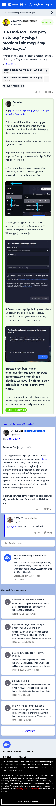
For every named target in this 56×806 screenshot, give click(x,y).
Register (38, 4)
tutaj (44, 459)
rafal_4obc (17, 720)
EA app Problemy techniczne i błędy (20, 12)
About (22, 757)
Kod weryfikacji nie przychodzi (28, 705)
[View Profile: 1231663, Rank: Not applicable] (10, 520)
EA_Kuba (17, 102)
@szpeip (40, 110)
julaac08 (16, 642)
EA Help (8, 757)
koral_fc (16, 695)
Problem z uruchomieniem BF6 (28, 599)
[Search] (30, 4)
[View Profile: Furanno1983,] (8, 602)
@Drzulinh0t (19, 114)
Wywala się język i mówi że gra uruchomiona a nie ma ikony (28, 626)
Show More (11, 64)
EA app (31, 751)
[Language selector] (23, 4)
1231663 (18, 518)
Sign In (49, 4)
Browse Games (12, 751)
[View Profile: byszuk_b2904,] (8, 655)
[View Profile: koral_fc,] (8, 683)
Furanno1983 (18, 613)
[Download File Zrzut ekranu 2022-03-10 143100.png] (46, 71)
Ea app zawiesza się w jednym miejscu (28, 654)
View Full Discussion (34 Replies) (19, 424)
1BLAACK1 (17, 20)
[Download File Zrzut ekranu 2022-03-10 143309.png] (46, 79)
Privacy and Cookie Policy (27, 789)
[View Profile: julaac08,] (8, 627)
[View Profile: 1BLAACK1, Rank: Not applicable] (6, 22)
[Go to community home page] (13, 4)
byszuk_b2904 (19, 670)
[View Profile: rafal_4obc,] (8, 708)
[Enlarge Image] (28, 198)
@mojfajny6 (29, 110)
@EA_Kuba (13, 526)
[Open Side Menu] (4, 4)
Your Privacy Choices (28, 801)
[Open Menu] (52, 12)
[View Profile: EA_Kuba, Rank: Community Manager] (6, 433)
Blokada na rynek (21, 680)
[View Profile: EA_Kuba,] (8, 104)
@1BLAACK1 (16, 110)
